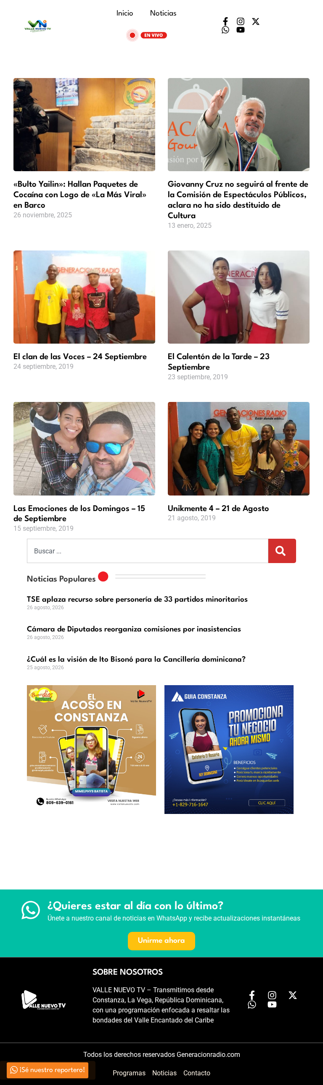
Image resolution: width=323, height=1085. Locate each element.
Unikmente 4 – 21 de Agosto (218, 509)
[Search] (282, 551)
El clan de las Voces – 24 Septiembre (80, 357)
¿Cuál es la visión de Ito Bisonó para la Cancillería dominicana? (136, 659)
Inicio (124, 13)
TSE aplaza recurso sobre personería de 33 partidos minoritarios (137, 599)
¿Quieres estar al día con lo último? (135, 906)
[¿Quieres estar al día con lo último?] (30, 910)
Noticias (163, 13)
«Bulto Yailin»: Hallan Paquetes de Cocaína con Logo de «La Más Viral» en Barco (79, 195)
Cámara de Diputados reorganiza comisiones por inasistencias (134, 629)
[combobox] (147, 551)
